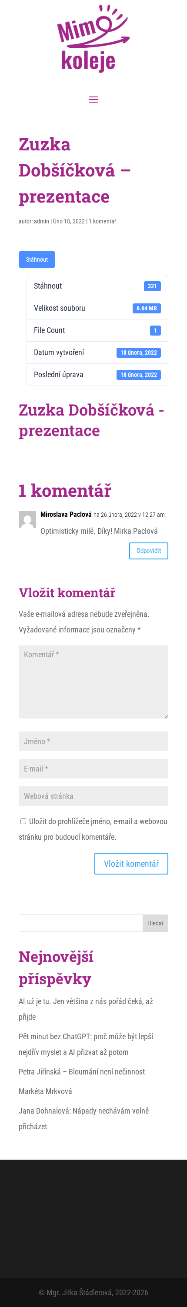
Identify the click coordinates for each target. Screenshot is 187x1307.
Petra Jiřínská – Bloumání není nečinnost (82, 1071)
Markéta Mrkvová (45, 1091)
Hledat (155, 923)
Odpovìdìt (149, 551)
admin (41, 221)
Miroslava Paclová (66, 514)
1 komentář (102, 221)
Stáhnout (37, 259)
